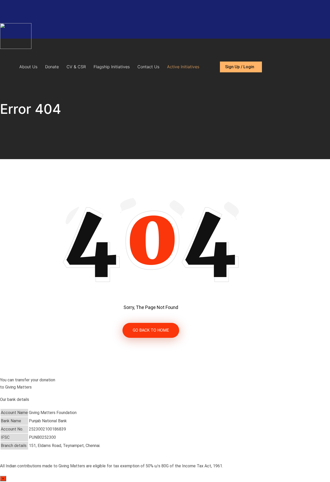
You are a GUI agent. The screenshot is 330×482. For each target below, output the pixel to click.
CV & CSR (76, 66)
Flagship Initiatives (112, 66)
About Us (28, 66)
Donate (52, 66)
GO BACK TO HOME (151, 330)
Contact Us (148, 66)
